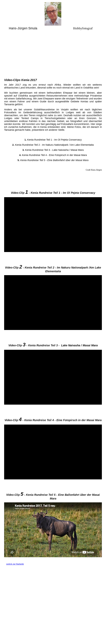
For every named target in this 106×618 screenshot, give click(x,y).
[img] (53, 14)
